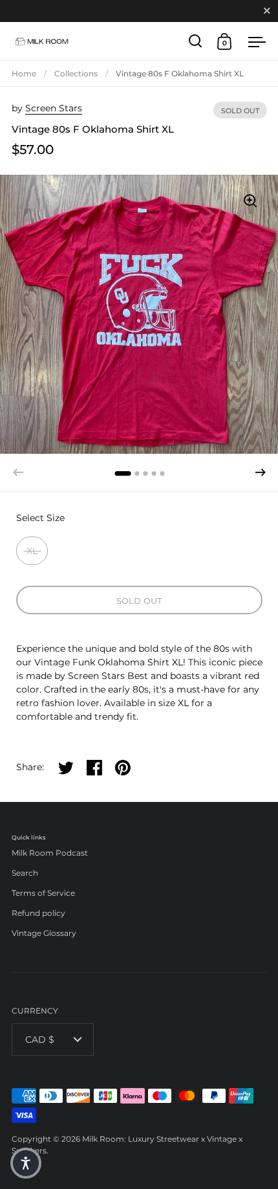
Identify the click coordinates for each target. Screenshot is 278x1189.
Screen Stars (53, 108)
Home (24, 73)
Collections (76, 73)
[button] (260, 472)
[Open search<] (195, 41)
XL (32, 551)
